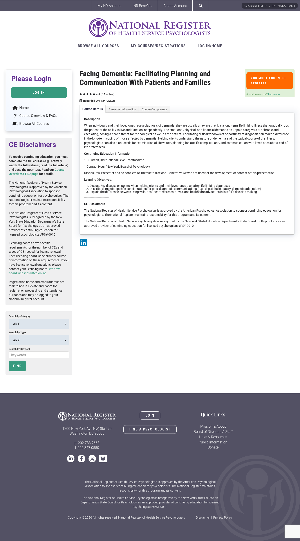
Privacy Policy (222, 517)
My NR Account (109, 6)
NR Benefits (143, 6)
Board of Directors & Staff (213, 432)
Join (150, 415)
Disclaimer (203, 517)
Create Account (175, 6)
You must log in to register (268, 80)
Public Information (213, 442)
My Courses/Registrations (158, 46)
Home (23, 108)
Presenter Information (122, 109)
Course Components (154, 109)
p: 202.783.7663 (86, 443)
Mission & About (213, 426)
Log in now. (274, 94)
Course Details (92, 109)
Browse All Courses (98, 46)
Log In (39, 93)
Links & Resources (213, 437)
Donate (213, 447)
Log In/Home (210, 46)
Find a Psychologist (150, 429)
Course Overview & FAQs (37, 116)
